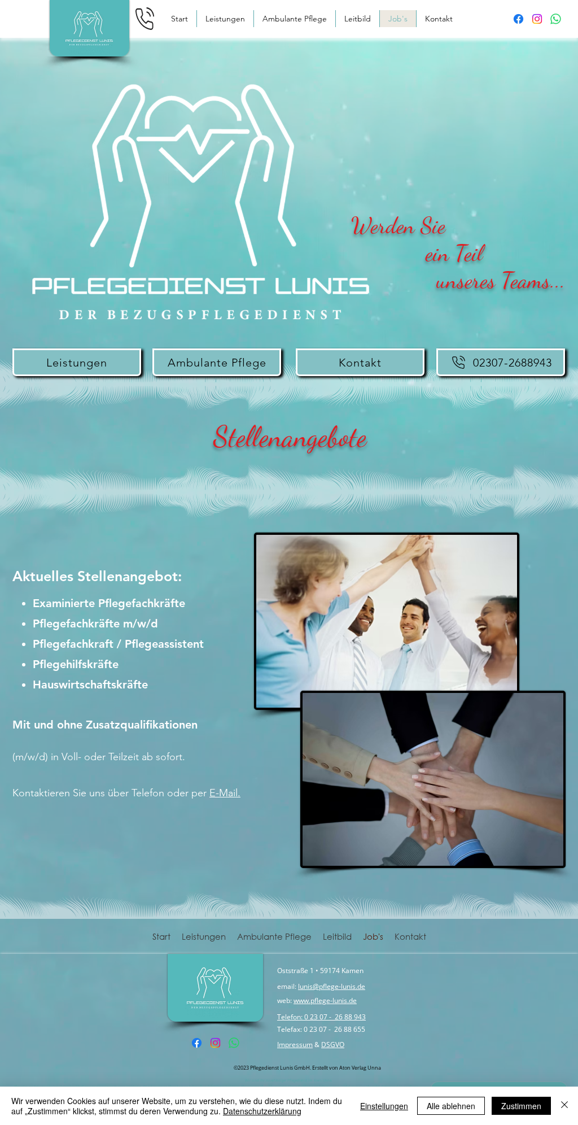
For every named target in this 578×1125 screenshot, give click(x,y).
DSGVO (332, 1044)
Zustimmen (521, 1105)
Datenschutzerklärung (262, 1111)
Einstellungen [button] (384, 1105)
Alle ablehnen (451, 1105)
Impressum (295, 1044)
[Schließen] (564, 1106)
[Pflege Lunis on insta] (537, 18)
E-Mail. (224, 793)
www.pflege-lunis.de (325, 1000)
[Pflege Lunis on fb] (518, 18)
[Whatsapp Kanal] (555, 18)
